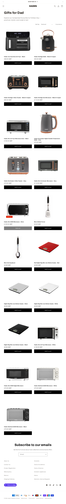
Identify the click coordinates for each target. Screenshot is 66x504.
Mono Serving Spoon (9, 262)
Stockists (36, 461)
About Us (6, 461)
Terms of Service (38, 468)
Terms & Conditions (39, 464)
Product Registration (10, 468)
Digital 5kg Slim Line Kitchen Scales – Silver (16, 303)
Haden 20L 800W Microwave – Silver (14, 221)
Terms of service (39, 498)
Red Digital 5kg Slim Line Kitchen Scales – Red (46, 262)
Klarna (36, 475)
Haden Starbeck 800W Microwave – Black (15, 426)
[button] (3, 6)
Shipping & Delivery (9, 479)
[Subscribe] (45, 454)
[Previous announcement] (3, 2)
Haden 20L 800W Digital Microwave (13, 385)
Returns (6, 475)
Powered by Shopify (15, 498)
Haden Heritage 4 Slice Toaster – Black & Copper (17, 97)
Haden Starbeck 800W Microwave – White (45, 385)
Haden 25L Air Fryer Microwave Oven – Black (16, 138)
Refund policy (8, 471)
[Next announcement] (63, 2)
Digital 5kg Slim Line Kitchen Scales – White (46, 303)
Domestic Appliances (40, 471)
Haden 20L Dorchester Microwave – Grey (45, 181)
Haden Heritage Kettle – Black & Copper (45, 56)
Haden (9, 498)
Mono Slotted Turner (39, 221)
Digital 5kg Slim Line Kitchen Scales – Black (16, 344)
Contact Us (7, 464)
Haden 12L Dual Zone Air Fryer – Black (14, 56)
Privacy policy (32, 498)
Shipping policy (48, 498)
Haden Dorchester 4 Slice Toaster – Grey (15, 181)
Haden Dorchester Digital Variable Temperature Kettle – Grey (47, 139)
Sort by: (37, 24)
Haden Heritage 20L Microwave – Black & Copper (47, 97)
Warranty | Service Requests (42, 479)
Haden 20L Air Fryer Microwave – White (45, 344)
